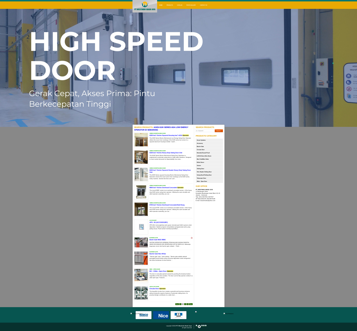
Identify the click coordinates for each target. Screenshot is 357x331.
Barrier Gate (200, 146)
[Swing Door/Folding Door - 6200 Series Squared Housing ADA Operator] (141, 146)
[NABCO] (144, 318)
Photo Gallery (191, 5)
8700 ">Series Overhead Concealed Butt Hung (167, 205)
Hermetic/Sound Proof (203, 153)
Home (161, 5)
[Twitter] (199, 327)
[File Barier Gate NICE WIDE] (192, 238)
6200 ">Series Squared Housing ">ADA (169, 135)
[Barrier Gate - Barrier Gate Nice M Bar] (141, 264)
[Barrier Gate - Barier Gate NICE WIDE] (141, 247)
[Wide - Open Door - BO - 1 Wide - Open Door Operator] (141, 281)
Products (170, 5)
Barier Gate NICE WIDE (157, 239)
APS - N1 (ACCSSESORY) (158, 222)
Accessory (200, 143)
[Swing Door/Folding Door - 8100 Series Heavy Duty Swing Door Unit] (141, 163)
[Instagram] (206, 326)
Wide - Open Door (202, 181)
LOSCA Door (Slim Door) (204, 156)
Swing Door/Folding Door (204, 175)
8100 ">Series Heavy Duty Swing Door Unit (165, 153)
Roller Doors (200, 162)
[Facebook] (196, 326)
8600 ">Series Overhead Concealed (166, 187)
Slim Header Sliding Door (204, 172)
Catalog (179, 5)
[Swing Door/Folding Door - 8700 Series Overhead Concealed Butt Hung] (141, 215)
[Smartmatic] (196, 312)
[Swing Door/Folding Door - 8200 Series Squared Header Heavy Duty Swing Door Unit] (141, 180)
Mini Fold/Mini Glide (203, 159)
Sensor (199, 165)
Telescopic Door (201, 178)
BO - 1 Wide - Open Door (161, 271)
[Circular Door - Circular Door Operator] (141, 299)
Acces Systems (201, 140)
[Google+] (202, 326)
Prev (177, 304)
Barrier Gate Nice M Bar (157, 254)
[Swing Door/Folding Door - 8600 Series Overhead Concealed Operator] (141, 198)
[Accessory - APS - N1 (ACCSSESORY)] (141, 233)
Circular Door (157, 288)
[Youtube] (204, 326)
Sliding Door (200, 168)
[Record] (178, 318)
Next (191, 304)
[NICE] (161, 318)
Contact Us (203, 5)
